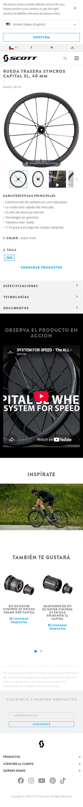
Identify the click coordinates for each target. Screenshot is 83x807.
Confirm (41, 37)
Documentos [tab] (16, 308)
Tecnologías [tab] (16, 297)
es (16, 47)
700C (9, 258)
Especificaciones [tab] (20, 286)
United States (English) (28, 24)
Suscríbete (41, 724)
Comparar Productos (42, 267)
